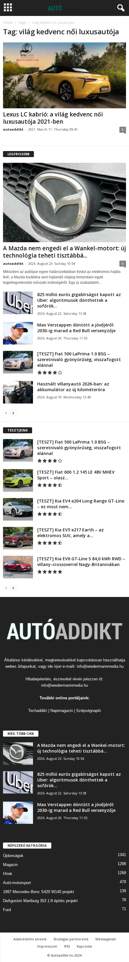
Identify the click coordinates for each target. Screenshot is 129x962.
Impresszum (47, 946)
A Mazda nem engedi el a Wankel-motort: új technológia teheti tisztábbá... (64, 251)
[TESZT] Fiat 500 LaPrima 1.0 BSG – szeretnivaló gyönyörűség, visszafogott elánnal (79, 359)
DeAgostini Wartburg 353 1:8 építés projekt (40, 901)
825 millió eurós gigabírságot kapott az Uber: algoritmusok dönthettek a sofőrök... (79, 300)
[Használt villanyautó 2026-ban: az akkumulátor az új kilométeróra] (18, 392)
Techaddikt (37, 710)
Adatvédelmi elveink (30, 939)
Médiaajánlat (105, 939)
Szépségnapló (88, 710)
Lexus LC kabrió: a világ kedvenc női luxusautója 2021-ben (53, 117)
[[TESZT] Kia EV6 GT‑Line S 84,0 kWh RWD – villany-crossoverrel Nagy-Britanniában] (18, 567)
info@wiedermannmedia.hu (100, 666)
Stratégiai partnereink (70, 939)
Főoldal (8, 22)
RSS (67, 946)
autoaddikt (13, 129)
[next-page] (13, 413)
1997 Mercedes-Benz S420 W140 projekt (38, 891)
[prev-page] (6, 413)
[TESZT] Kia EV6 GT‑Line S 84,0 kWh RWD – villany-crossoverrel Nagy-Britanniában (81, 561)
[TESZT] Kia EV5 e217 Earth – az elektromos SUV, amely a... (70, 532)
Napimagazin (61, 710)
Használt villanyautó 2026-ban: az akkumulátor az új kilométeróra (73, 386)
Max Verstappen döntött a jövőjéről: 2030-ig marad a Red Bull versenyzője (76, 327)
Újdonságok (13, 855)
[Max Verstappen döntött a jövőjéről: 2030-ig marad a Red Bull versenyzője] (18, 333)
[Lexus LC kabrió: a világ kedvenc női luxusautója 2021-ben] (64, 75)
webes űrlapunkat (20, 666)
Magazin (10, 864)
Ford (7, 910)
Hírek (7, 873)
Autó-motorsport (17, 882)
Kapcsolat (84, 946)
